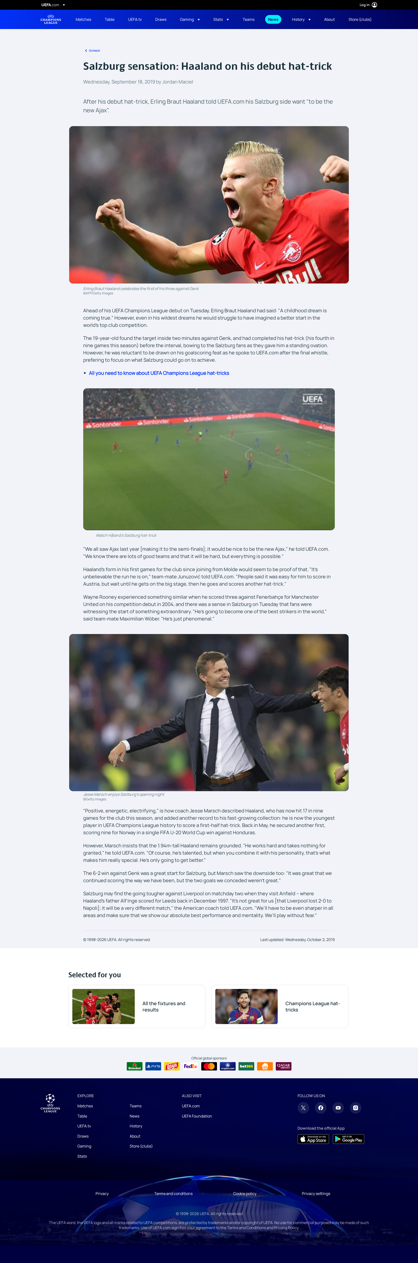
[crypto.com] (228, 1066)
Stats (82, 1156)
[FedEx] (190, 1066)
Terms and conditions (173, 1193)
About (135, 1136)
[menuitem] (84, 19)
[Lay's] (172, 1066)
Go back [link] (94, 50)
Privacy (102, 1193)
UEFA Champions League (51, 19)
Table (82, 1116)
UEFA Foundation (197, 1116)
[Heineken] (134, 1066)
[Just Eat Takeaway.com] (265, 1066)
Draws (83, 1136)
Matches (85, 1106)
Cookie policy (244, 1193)
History (136, 1126)
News (134, 1116)
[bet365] (246, 1066)
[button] (190, 19)
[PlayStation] (153, 1066)
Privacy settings (316, 1193)
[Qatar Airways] (283, 1066)
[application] (209, 459)
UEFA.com (191, 1106)
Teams (136, 1106)
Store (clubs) (141, 1146)
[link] (83, 19)
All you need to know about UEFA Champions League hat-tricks (159, 373)
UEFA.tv (84, 1126)
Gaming (84, 1146)
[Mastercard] (209, 1066)
